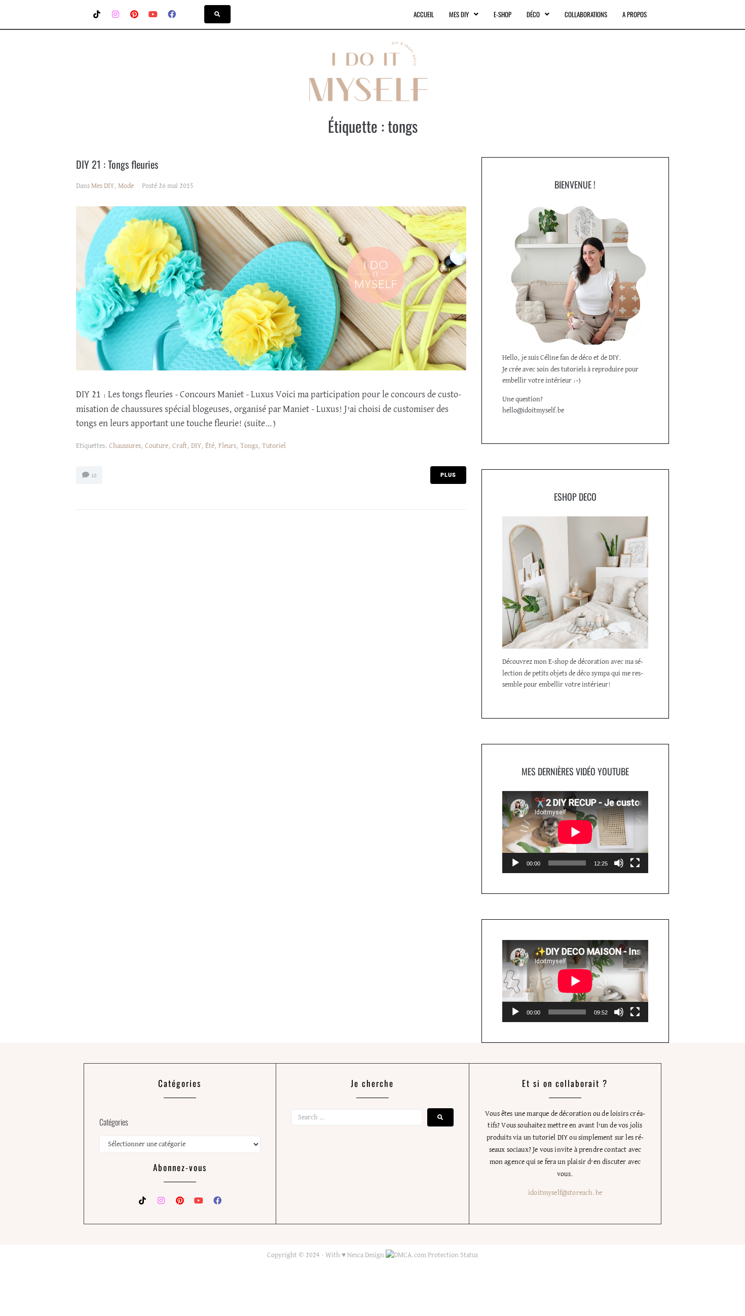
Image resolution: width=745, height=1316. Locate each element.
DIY (196, 445)
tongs (249, 445)
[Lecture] (515, 863)
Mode (126, 186)
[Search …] (217, 14)
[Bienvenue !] (575, 274)
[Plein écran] (635, 863)
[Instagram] (115, 14)
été (209, 445)
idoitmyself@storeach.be (565, 1192)
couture (156, 445)
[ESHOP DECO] (575, 582)
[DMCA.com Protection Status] (431, 1255)
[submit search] (440, 1117)
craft (179, 445)
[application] (575, 832)
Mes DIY (102, 186)
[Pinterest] (134, 14)
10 (93, 475)
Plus (448, 475)
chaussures (125, 445)
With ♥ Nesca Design (354, 1255)
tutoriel (274, 445)
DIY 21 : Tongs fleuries (117, 164)
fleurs (227, 445)
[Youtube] (153, 14)
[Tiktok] (97, 14)
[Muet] (619, 863)
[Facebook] (172, 14)
